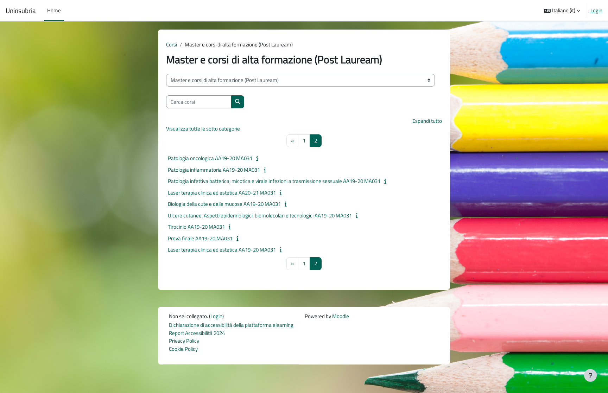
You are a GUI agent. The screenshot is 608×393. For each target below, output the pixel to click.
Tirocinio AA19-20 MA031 (196, 227)
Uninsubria (21, 10)
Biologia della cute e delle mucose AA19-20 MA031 (224, 204)
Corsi (171, 44)
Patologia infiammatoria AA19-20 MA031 (214, 170)
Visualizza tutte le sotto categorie (203, 129)
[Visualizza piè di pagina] (590, 375)
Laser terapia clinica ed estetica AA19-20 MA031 (222, 250)
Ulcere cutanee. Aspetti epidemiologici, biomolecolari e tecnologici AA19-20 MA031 (260, 215)
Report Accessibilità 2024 (197, 333)
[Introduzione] (259, 158)
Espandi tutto (427, 121)
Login (596, 10)
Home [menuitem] (54, 10)
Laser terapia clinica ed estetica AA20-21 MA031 (222, 193)
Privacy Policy (184, 341)
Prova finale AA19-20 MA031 (200, 238)
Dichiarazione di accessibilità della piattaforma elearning (231, 325)
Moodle (340, 316)
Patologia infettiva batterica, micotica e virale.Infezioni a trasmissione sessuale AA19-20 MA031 (274, 181)
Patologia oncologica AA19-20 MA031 (210, 158)
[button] (561, 10)
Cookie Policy (183, 349)
